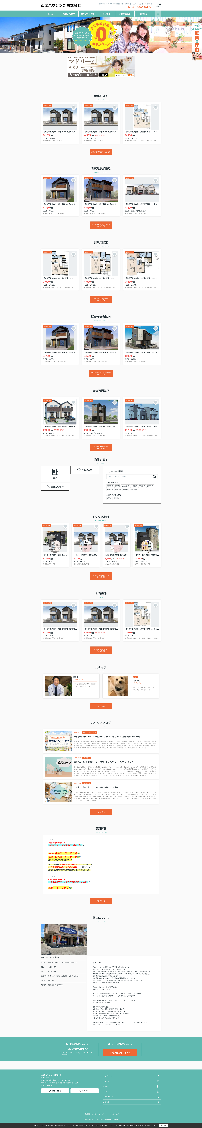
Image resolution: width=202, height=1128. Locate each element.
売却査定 (144, 14)
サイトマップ (114, 1114)
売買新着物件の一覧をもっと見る (101, 650)
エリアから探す (87, 14)
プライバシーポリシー (100, 1114)
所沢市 (109, 498)
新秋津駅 (118, 490)
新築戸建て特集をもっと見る (101, 152)
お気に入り (87, 470)
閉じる (163, 1125)
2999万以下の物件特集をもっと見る (101, 447)
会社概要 (106, 14)
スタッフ (106, 1081)
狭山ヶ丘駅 (125, 486)
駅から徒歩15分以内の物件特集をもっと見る (101, 373)
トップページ (107, 1076)
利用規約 (87, 1114)
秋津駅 (125, 490)
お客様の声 (106, 1086)
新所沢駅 (110, 486)
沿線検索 (61, 474)
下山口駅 (142, 486)
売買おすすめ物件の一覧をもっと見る (101, 576)
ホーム (50, 14)
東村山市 (117, 498)
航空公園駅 (133, 490)
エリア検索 (48, 474)
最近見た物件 (57, 487)
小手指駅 (134, 486)
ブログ (105, 1091)
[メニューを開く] (158, 14)
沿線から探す (69, 14)
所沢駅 (117, 486)
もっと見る (101, 706)
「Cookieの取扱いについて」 (136, 1125)
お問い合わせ (125, 14)
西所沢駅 (110, 490)
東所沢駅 (150, 486)
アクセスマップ (108, 1097)
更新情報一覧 (101, 901)
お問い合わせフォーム (120, 1052)
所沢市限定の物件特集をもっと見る (101, 299)
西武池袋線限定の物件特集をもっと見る (101, 225)
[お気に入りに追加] (73, 107)
